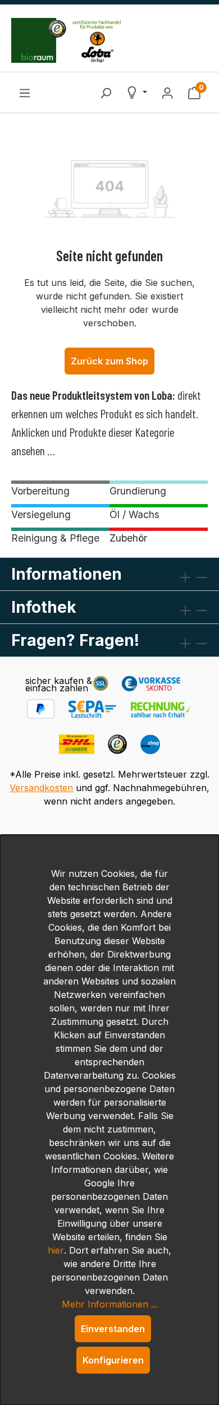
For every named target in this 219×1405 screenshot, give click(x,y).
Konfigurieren (113, 1360)
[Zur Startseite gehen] (109, 40)
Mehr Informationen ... (110, 1304)
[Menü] (24, 92)
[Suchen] (105, 92)
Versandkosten (41, 787)
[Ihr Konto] (167, 92)
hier (56, 1250)
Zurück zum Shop (109, 361)
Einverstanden (113, 1328)
